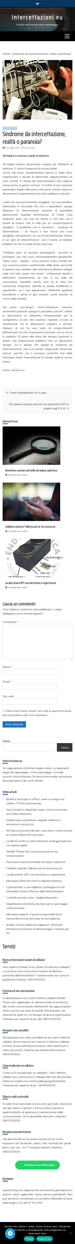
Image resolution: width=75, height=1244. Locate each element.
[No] (70, 1233)
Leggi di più (44, 1238)
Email (7, 681)
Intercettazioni (10, 127)
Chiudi (29, 1238)
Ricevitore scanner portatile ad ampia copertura (31, 470)
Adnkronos (18, 370)
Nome (7, 667)
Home (6, 53)
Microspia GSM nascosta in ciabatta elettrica (34, 880)
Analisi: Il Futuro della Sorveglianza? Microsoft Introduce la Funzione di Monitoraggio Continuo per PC (37, 929)
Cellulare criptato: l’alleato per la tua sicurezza (30, 526)
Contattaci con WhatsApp (39, 1165)
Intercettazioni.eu (37, 17)
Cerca (6, 741)
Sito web (8, 696)
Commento (10, 622)
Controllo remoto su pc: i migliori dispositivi (32, 897)
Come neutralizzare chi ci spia (27, 392)
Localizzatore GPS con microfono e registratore (30, 582)
